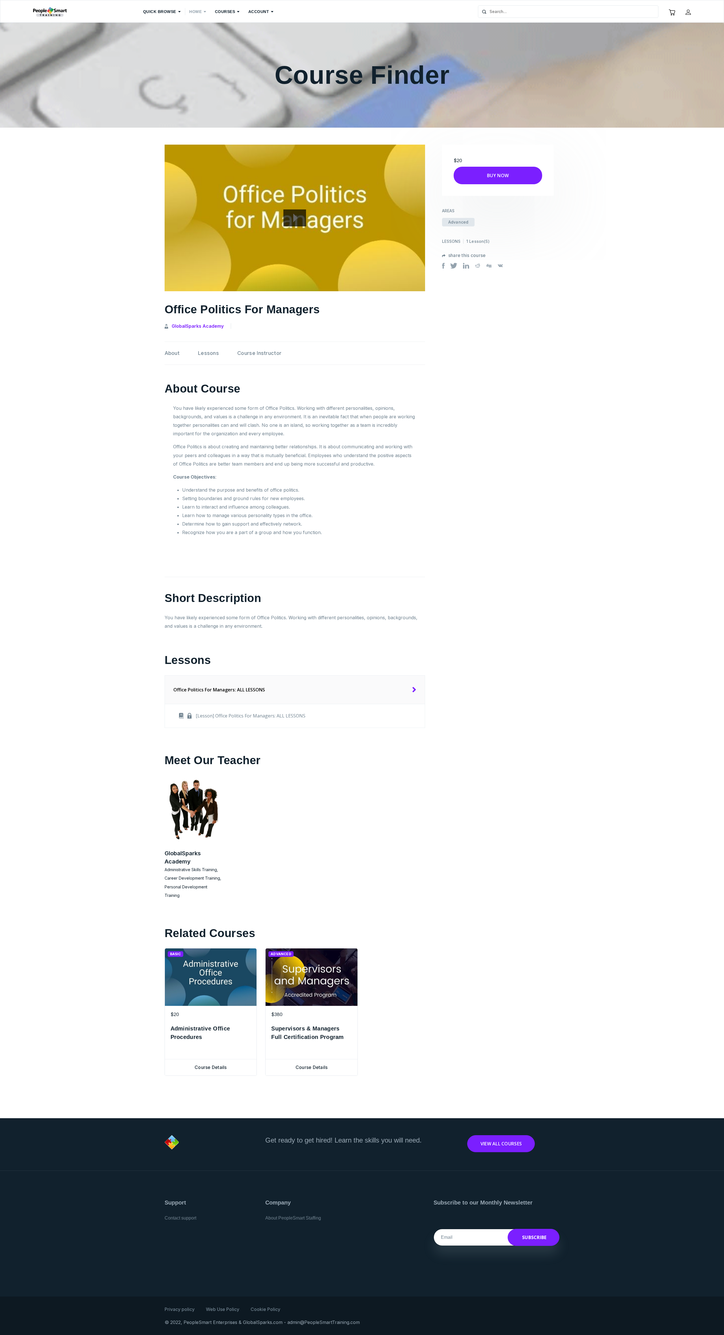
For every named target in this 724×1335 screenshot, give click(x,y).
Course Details (211, 1067)
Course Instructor (259, 353)
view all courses (501, 1144)
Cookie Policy (265, 1309)
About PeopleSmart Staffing (293, 1218)
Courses (225, 11)
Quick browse (159, 11)
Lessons (208, 353)
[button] (689, 12)
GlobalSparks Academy (198, 326)
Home (195, 11)
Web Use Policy (222, 1309)
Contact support (180, 1218)
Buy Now (498, 175)
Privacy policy (180, 1309)
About (172, 353)
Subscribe (534, 1237)
